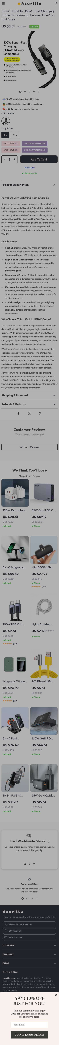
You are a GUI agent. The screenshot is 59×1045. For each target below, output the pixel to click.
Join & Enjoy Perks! (29, 1034)
